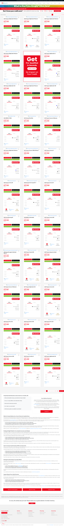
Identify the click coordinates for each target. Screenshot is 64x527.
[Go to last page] (63, 14)
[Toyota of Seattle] (5, 2)
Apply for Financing (43, 512)
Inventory (30, 510)
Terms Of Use (10, 524)
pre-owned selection (13, 419)
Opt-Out (32, 524)
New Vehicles (30, 513)
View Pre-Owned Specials (12, 489)
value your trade (44, 485)
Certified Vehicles (30, 516)
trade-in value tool (18, 463)
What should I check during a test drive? (11, 403)
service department (42, 475)
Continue (32, 503)
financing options (36, 404)
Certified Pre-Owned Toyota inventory (35, 428)
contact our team (27, 485)
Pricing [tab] (14, 34)
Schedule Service (19, 513)
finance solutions (48, 463)
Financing (42, 510)
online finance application (36, 471)
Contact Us (47, 411)
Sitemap (14, 524)
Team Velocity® (51, 524)
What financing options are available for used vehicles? (13, 408)
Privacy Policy (7, 524)
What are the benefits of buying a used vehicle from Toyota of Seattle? (15, 397)
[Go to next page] (61, 14)
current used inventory (22, 428)
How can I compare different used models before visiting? (13, 400)
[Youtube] (6, 521)
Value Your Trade (32, 489)
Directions (52, 513)
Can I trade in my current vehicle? (10, 406)
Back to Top (61, 390)
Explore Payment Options (7, 60)
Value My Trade (42, 513)
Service (18, 510)
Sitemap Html (17, 524)
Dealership (53, 510)
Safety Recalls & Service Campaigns (26, 524)
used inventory (20, 465)
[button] (19, 17)
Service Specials (19, 512)
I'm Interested (11, 62)
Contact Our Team (51, 489)
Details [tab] (9, 34)
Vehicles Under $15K (31, 512)
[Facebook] (2, 521)
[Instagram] (4, 521)
